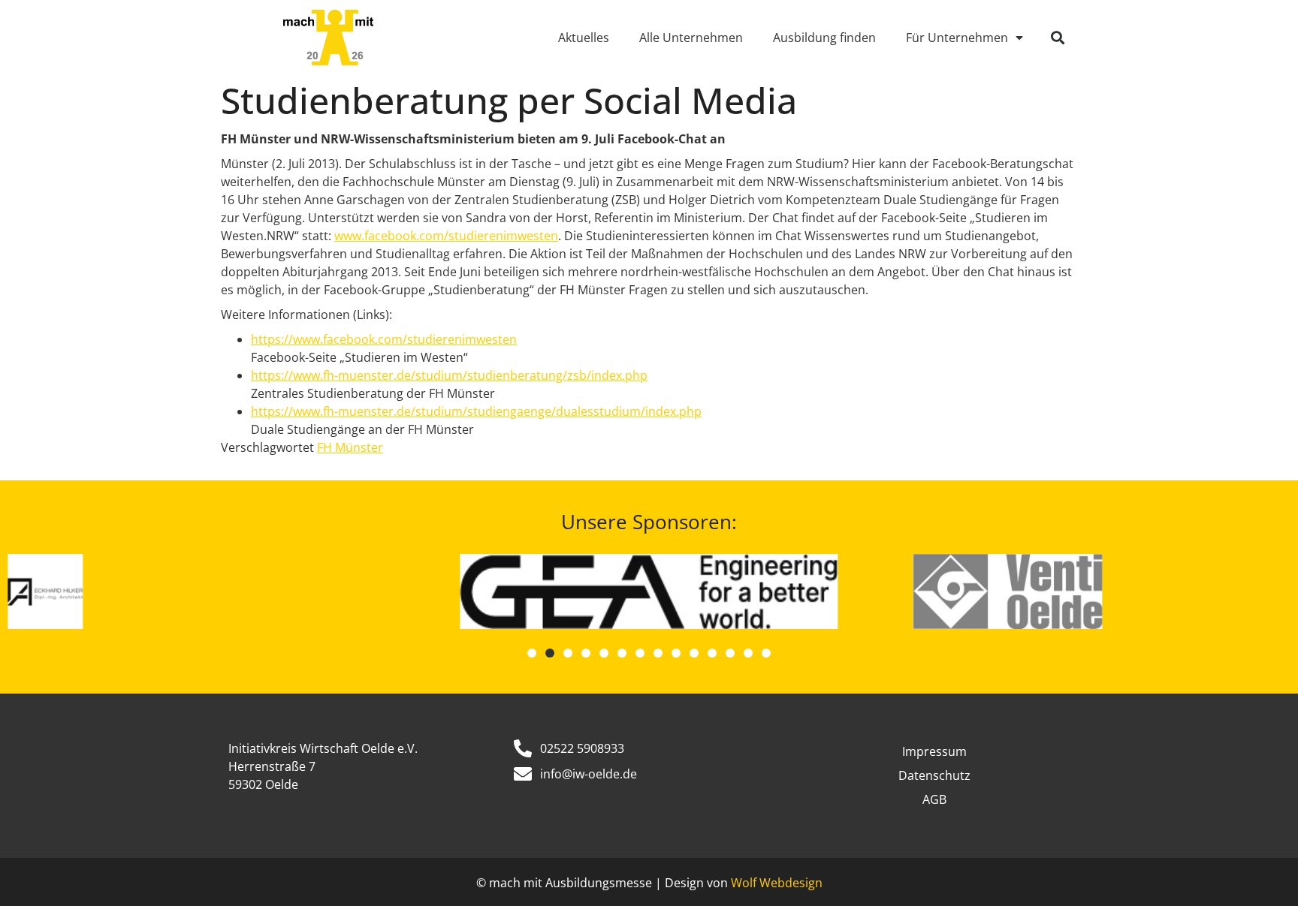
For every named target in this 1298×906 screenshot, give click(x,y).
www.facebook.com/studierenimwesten (446, 235)
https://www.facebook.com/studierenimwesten (384, 339)
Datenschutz (934, 775)
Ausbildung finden (824, 37)
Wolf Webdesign (777, 882)
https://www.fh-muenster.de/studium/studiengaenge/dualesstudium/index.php (476, 411)
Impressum (934, 751)
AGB (934, 799)
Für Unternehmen (957, 37)
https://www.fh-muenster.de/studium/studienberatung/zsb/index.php (449, 375)
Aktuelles (583, 37)
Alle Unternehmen (691, 37)
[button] (1057, 37)
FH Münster (350, 447)
